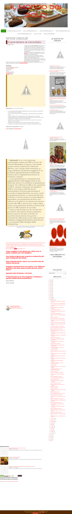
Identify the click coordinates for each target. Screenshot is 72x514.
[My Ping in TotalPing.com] (6, 476)
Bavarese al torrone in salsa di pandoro (57, 318)
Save (15, 248)
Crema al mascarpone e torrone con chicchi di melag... (57, 348)
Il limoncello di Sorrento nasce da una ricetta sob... (57, 342)
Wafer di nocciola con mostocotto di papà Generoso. (58, 354)
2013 (51, 298)
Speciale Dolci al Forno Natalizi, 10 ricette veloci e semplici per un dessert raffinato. (57, 219)
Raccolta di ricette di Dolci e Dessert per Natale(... (57, 367)
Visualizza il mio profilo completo (17, 308)
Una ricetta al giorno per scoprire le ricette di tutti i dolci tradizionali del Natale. (25, 257)
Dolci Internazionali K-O (63, 31)
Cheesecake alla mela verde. (55, 65)
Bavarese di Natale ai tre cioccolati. (56, 398)
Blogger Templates (14, 481)
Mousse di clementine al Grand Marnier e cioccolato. (58, 311)
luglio (52, 424)
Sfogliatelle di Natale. (54, 386)
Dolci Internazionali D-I (47, 31)
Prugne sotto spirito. (53, 164)
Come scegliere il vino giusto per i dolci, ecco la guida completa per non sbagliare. (23, 252)
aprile (52, 428)
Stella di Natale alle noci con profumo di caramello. (57, 331)
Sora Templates (7, 481)
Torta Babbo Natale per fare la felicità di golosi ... (57, 410)
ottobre (52, 420)
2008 (51, 440)
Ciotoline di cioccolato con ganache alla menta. (57, 324)
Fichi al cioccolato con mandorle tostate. (57, 303)
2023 (51, 284)
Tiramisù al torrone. (53, 349)
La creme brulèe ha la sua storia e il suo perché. (57, 305)
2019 (51, 290)
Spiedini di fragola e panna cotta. (56, 329)
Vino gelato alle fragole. (54, 379)
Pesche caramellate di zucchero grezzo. (57, 327)
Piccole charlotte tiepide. (14, 457)
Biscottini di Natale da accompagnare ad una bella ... (57, 400)
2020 (51, 288)
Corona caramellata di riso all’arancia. (57, 377)
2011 (51, 436)
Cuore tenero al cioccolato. (55, 337)
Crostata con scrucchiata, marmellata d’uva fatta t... (57, 339)
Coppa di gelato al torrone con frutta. (17, 448)
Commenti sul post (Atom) (14, 305)
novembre (53, 418)
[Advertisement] (15, 52)
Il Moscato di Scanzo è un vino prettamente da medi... (56, 369)
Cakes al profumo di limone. (55, 343)
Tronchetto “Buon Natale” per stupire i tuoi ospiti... (57, 407)
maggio (52, 427)
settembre (53, 421)
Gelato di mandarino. (54, 317)
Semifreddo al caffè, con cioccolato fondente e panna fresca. (56, 137)
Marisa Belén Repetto (16, 306)
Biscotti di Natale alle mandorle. (56, 376)
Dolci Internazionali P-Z (24, 33)
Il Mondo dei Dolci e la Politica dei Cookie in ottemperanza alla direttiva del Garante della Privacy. (58, 98)
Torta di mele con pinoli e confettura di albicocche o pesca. (57, 247)
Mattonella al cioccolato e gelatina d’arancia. (56, 361)
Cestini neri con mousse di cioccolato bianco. (57, 374)
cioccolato (11, 67)
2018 (51, 291)
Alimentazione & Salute (14, 31)
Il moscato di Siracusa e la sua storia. (57, 326)
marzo (52, 430)
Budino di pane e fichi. (54, 371)
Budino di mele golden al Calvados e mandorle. (57, 308)
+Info (43, 512)
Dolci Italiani (38, 33)
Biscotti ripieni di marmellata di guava (56, 105)
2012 (51, 434)
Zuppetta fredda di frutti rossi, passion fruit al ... (58, 351)
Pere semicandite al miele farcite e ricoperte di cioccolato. (22, 466)
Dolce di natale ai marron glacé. (56, 394)
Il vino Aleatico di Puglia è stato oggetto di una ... (57, 302)
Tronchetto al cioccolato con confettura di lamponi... (58, 336)
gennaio (52, 433)
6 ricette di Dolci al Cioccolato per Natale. (58, 322)
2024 (51, 282)
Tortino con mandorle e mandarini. (56, 372)
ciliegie (7, 74)
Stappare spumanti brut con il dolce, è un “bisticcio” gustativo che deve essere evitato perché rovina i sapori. (25, 268)
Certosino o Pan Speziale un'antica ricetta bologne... (58, 390)
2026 (51, 280)
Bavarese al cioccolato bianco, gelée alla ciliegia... (57, 358)
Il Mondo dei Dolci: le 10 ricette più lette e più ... (58, 414)
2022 (51, 285)
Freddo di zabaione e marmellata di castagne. (56, 381)
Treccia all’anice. (53, 365)
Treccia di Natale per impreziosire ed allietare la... (57, 404)
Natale (25, 53)
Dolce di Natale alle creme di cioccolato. (57, 393)
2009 (51, 439)
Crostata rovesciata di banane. (56, 313)
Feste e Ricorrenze (49, 33)
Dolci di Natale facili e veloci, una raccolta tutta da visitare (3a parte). (25, 262)
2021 (51, 287)
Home (3, 31)
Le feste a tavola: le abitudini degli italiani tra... (57, 315)
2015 (51, 295)
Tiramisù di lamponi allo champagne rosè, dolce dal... (58, 333)
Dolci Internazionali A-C (30, 31)
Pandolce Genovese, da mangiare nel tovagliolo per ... (57, 345)
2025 (51, 281)
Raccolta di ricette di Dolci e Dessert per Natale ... (57, 320)
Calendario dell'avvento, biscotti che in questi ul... (57, 385)
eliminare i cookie (35, 513)
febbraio (52, 431)
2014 (51, 297)
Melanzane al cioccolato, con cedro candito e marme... (56, 363)
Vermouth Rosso (17, 128)
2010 (51, 437)
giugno (52, 425)
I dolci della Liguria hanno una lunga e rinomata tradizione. (56, 191)
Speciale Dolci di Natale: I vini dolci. (19, 273)
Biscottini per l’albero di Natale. (56, 412)
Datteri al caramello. (54, 388)
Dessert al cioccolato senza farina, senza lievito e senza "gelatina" (57, 71)
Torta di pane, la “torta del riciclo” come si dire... (57, 397)
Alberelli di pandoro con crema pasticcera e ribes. (58, 416)
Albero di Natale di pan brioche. (56, 408)
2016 (51, 294)
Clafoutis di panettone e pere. (55, 402)
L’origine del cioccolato (54, 109)
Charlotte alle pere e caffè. (55, 309)
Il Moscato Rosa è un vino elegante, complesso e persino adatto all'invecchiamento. (24, 277)
